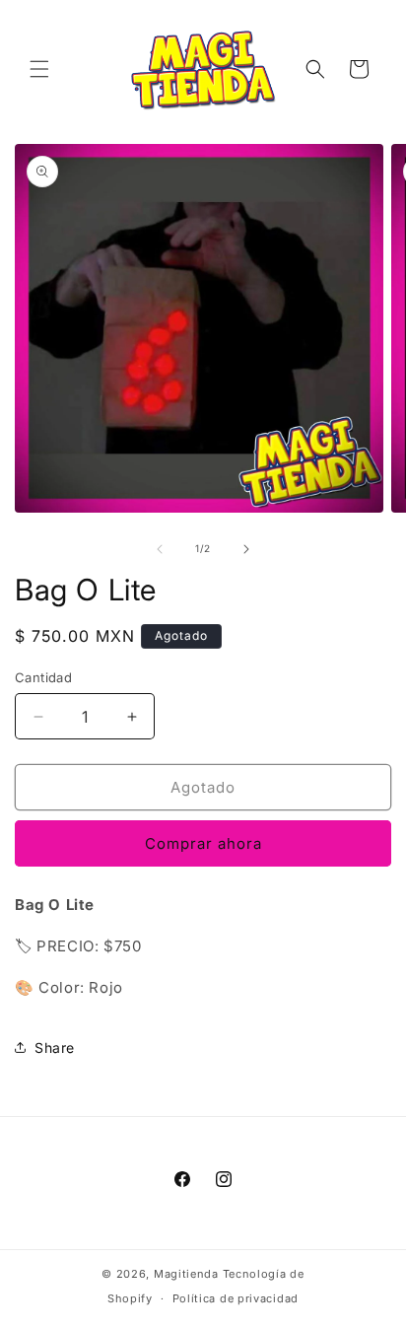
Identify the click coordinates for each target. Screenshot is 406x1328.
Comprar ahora (203, 843)
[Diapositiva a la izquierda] (159, 549)
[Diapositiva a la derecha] (246, 549)
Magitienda (186, 1274)
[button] (39, 69)
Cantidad (43, 677)
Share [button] (54, 1047)
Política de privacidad (235, 1298)
